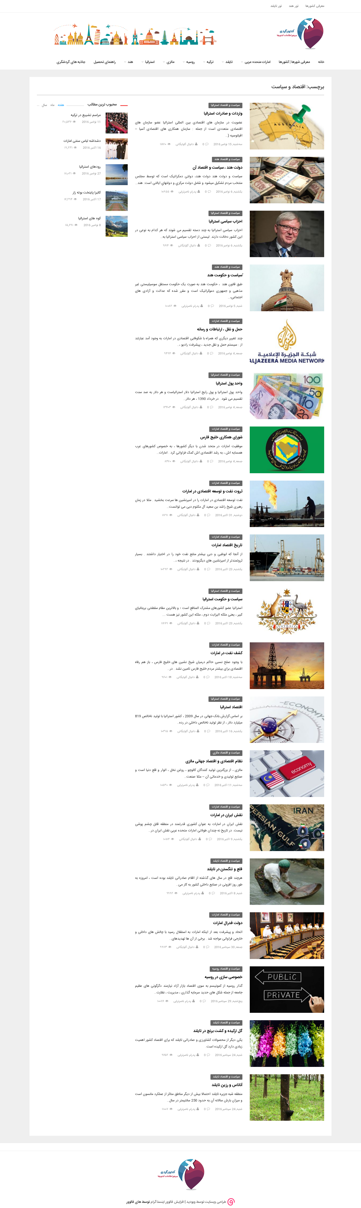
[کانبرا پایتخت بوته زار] (117, 200)
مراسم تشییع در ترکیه (86, 115)
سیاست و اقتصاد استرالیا (225, 105)
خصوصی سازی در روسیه (223, 977)
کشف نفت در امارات (226, 653)
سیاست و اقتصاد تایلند (226, 860)
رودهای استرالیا (90, 167)
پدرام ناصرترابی (187, 191)
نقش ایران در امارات (226, 815)
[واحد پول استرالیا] (287, 395)
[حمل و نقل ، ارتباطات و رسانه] (287, 342)
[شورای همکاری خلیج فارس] (287, 450)
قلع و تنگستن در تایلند (224, 869)
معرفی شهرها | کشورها (294, 62)
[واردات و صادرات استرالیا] (287, 126)
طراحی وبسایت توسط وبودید (206, 1202)
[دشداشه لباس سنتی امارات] (117, 148)
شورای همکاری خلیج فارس (221, 437)
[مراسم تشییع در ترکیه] (117, 123)
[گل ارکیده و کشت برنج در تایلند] (287, 1043)
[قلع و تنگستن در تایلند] (287, 881)
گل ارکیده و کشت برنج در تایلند (217, 1031)
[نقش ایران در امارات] (287, 827)
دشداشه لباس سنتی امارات (82, 141)
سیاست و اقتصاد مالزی (226, 752)
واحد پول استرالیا (229, 383)
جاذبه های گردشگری (70, 62)
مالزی (170, 62)
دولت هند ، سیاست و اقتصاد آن (217, 167)
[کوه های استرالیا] (117, 226)
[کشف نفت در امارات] (287, 665)
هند (130, 62)
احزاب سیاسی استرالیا (225, 221)
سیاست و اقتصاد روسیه (226, 968)
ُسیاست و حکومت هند (224, 275)
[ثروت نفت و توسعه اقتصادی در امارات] (287, 504)
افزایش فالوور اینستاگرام (167, 1202)
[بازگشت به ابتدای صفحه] (12, 1196)
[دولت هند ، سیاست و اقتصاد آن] (287, 180)
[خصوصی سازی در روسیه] (287, 989)
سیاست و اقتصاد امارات (226, 321)
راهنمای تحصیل (105, 62)
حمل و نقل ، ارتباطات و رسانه (219, 329)
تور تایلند (276, 6)
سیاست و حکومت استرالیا (222, 599)
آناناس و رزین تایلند (227, 1085)
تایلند (229, 62)
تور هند (293, 6)
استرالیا (149, 62)
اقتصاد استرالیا (231, 707)
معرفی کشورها (314, 6)
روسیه (190, 62)
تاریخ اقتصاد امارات (226, 545)
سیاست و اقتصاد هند (227, 159)
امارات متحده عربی (257, 62)
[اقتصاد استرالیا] (287, 719)
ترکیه (210, 62)
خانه (321, 62)
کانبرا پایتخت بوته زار (87, 192)
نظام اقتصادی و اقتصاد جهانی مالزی (213, 761)
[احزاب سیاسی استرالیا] (287, 234)
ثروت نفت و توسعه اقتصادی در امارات (212, 491)
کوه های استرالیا (89, 218)
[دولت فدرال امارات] (287, 935)
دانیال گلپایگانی (185, 144)
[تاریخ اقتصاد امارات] (287, 557)
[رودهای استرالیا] (117, 174)
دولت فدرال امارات (227, 923)
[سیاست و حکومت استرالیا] (287, 612)
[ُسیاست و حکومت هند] (287, 288)
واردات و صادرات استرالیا (223, 113)
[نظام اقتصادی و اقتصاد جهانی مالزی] (287, 773)
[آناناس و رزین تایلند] (287, 1097)
